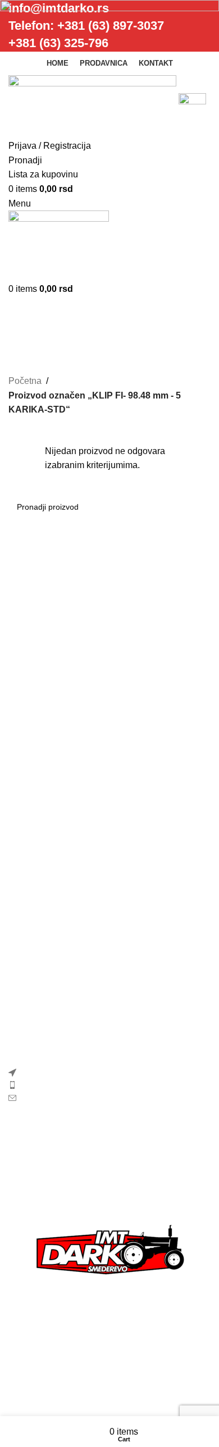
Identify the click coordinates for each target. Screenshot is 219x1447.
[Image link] (109, 1251)
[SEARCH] (198, 507)
